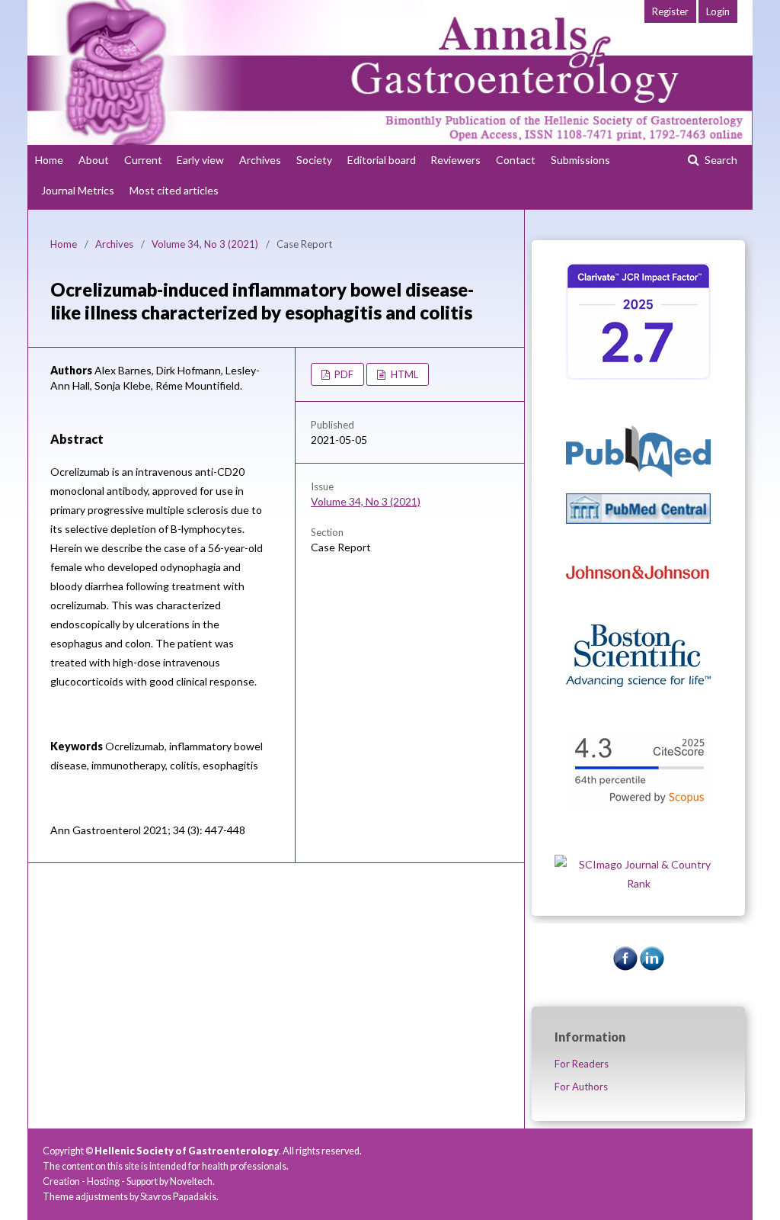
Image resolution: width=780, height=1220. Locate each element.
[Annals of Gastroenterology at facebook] (625, 966)
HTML (403, 374)
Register (670, 11)
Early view (200, 159)
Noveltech (191, 1181)
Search (719, 159)
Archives (260, 159)
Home (49, 159)
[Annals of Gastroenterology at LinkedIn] (652, 966)
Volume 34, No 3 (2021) (205, 244)
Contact (515, 159)
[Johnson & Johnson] (638, 604)
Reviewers (455, 159)
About (93, 159)
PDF (342, 374)
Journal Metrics (77, 190)
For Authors (581, 1086)
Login (718, 11)
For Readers (582, 1064)
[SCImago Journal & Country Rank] (638, 883)
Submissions (580, 159)
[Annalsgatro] (638, 375)
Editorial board (381, 159)
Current (143, 159)
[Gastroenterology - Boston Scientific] (638, 682)
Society (314, 159)
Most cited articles (174, 190)
